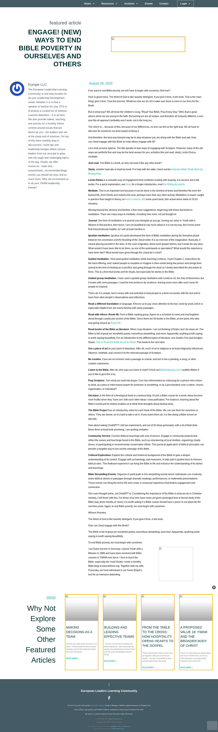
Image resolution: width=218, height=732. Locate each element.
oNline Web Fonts (118, 728)
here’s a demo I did (135, 199)
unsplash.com (115, 726)
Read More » (72, 658)
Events (149, 3)
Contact (163, 3)
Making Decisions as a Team (79, 632)
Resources (107, 3)
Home (87, 3)
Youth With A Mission (98, 705)
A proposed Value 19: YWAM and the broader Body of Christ (193, 636)
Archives (129, 3)
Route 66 (115, 323)
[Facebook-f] (109, 697)
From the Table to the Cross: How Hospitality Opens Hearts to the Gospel (157, 636)
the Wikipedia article (173, 184)
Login (183, 3)
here (128, 184)
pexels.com (126, 726)
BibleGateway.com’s (171, 370)
